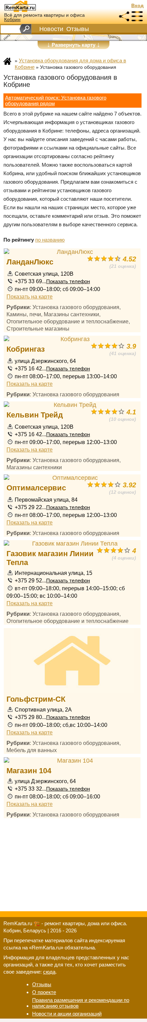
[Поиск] (25, 29)
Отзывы (77, 29)
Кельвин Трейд (34, 415)
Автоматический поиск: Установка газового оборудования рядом (55, 100)
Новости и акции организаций (67, 1014)
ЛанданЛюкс (29, 262)
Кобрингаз (25, 349)
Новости (51, 29)
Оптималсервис (36, 488)
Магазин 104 (28, 770)
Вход (137, 5)
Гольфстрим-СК (35, 699)
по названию (50, 240)
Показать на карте (29, 296)
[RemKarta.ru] (32, 6)
